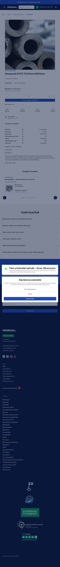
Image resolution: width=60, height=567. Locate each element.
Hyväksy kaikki (30, 298)
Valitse (30, 294)
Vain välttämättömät (30, 289)
